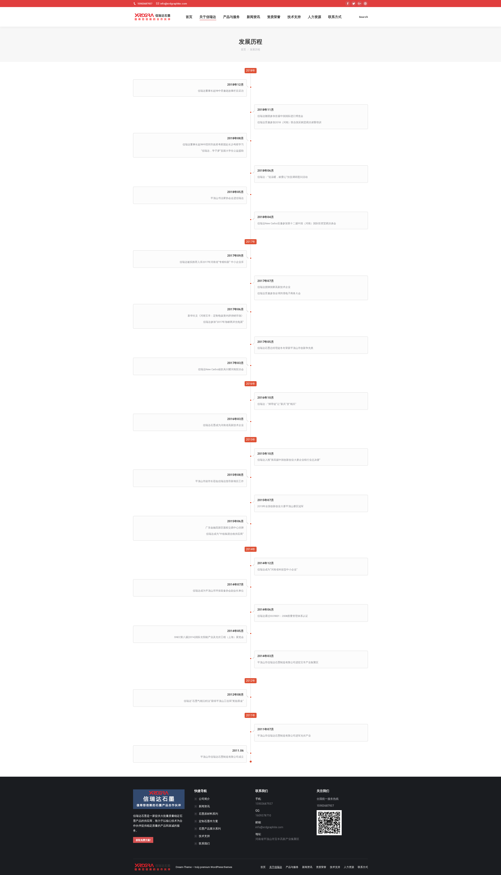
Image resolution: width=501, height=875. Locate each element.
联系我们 (204, 843)
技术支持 (204, 836)
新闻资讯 (204, 806)
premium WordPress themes (216, 867)
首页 (243, 49)
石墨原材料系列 (208, 813)
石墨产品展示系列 (210, 828)
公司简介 (204, 798)
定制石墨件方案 (208, 821)
